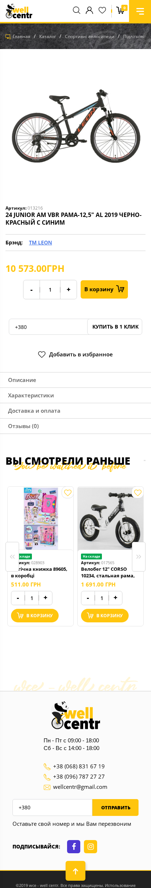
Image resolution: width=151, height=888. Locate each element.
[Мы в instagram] (90, 846)
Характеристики (31, 395)
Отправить (115, 807)
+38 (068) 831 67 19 (79, 766)
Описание (22, 379)
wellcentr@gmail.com (80, 786)
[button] (140, 11)
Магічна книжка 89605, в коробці (39, 572)
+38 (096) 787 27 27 (79, 776)
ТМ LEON (40, 242)
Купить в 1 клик (115, 326)
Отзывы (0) (23, 426)
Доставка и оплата (34, 410)
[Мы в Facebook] (73, 846)
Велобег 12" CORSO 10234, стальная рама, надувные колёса (108, 572)
